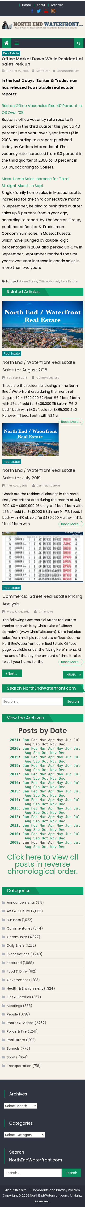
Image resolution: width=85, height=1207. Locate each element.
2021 (14, 740)
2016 (14, 783)
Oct (45, 753)
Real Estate (11, 53)
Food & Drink (17, 971)
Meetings (14, 1005)
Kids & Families (19, 997)
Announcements (21, 902)
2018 (14, 765)
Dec (62, 753)
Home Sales (28, 281)
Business (14, 919)
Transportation (19, 1065)
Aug (28, 753)
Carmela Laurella (48, 377)
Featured (14, 962)
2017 (14, 774)
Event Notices (18, 954)
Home (26, 5)
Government (17, 980)
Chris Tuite (46, 611)
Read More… (71, 421)
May (60, 748)
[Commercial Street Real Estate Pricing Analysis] (42, 557)
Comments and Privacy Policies (55, 1190)
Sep (36, 753)
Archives (57, 5)
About (41, 5)
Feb (34, 748)
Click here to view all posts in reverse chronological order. (42, 864)
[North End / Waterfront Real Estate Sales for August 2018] (42, 324)
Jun (68, 748)
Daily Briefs (16, 945)
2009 (14, 842)
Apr (51, 748)
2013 (14, 808)
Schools (13, 1048)
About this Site (16, 1190)
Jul (77, 748)
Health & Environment (25, 988)
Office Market (49, 281)
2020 (14, 748)
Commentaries (19, 928)
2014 (14, 800)
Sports (12, 1057)
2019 (14, 757)
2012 (14, 817)
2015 (14, 791)
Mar (43, 748)
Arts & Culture (18, 911)
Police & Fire (17, 1031)
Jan (26, 740)
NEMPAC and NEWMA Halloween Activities (75, 674)
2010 (14, 834)
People (12, 1014)
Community (17, 937)
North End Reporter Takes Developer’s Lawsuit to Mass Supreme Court (15, 673)
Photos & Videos (20, 1022)
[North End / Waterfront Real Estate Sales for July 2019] (30, 439)
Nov (53, 753)
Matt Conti (43, 71)
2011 (14, 825)
